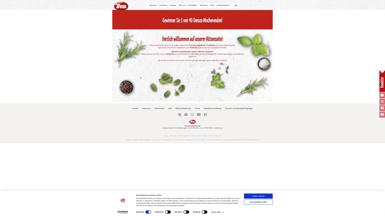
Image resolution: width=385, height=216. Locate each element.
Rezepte (173, 5)
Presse (260, 1)
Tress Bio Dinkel (165, 140)
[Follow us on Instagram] (382, 102)
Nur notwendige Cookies (258, 202)
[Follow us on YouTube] (382, 115)
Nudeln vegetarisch (184, 136)
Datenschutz (159, 108)
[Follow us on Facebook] (382, 109)
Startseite (153, 5)
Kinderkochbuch (223, 5)
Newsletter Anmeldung (212, 108)
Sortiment (163, 5)
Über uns (182, 5)
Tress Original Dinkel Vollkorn (230, 140)
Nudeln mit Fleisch (196, 136)
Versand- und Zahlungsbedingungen (239, 108)
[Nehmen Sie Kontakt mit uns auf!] (382, 96)
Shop (212, 5)
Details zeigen (216, 212)
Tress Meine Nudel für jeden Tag (250, 140)
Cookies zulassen (258, 196)
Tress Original (201, 140)
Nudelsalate (217, 136)
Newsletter (170, 54)
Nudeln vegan (173, 136)
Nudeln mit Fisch (208, 136)
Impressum (146, 108)
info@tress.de (218, 128)
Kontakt (135, 108)
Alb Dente (204, 5)
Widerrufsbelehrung (183, 108)
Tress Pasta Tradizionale (214, 140)
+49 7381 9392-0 (194, 128)
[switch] (168, 212)
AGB (169, 108)
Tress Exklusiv (176, 140)
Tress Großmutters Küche (188, 140)
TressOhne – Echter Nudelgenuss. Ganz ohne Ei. (146, 140)
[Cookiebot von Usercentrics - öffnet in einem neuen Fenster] (123, 212)
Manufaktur (192, 5)
